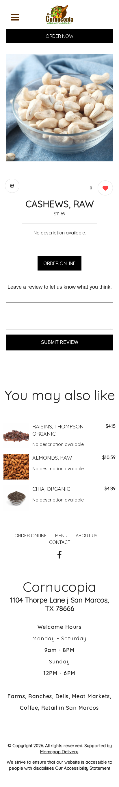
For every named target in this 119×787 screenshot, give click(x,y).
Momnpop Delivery (59, 751)
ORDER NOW (59, 36)
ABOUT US (86, 535)
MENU (61, 535)
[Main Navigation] (15, 17)
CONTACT (59, 542)
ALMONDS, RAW (52, 457)
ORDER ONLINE (59, 263)
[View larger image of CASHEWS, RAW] (59, 107)
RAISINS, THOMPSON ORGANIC (58, 430)
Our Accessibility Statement (82, 768)
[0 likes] (103, 188)
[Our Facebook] (59, 555)
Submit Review (59, 342)
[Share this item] (12, 186)
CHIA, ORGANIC (51, 489)
